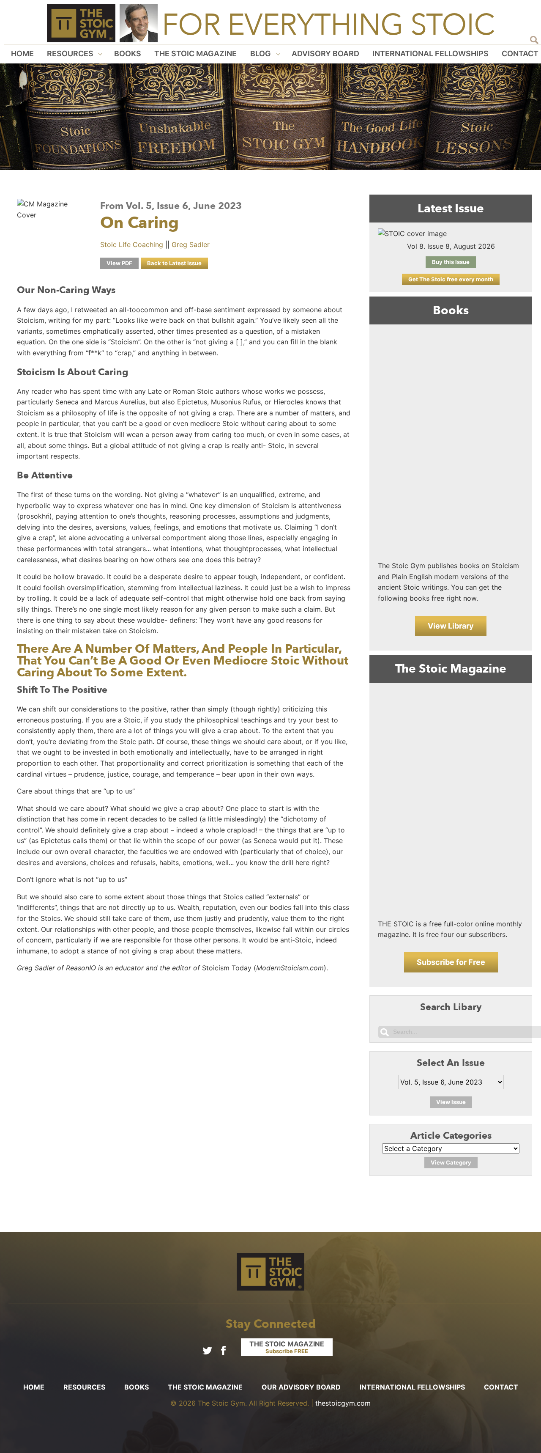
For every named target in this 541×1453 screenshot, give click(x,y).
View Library (451, 625)
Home (22, 53)
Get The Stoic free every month (450, 279)
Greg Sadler (191, 244)
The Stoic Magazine (195, 53)
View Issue (451, 1102)
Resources (70, 53)
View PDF (119, 263)
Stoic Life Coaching (131, 244)
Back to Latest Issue (174, 263)
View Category (451, 1162)
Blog (260, 53)
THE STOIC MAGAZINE (286, 1347)
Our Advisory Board (301, 1387)
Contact (520, 53)
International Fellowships (430, 53)
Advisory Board (325, 53)
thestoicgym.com (343, 1403)
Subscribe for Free (451, 962)
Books (127, 53)
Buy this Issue (451, 261)
